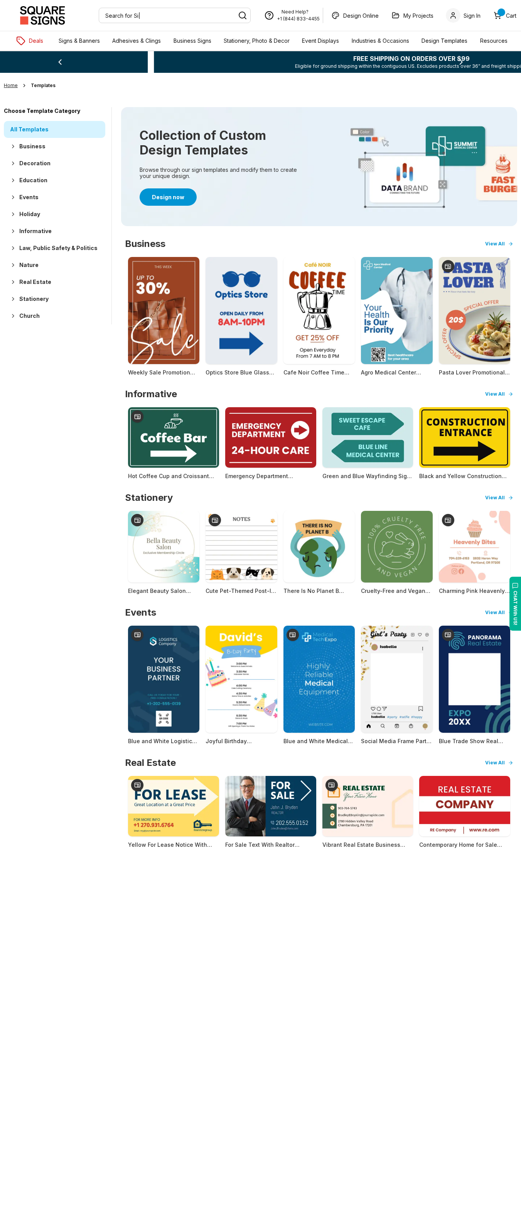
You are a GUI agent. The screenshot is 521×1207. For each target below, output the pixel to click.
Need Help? (295, 12)
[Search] (242, 15)
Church (29, 315)
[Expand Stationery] (11, 298)
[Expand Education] (11, 180)
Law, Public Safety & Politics (58, 248)
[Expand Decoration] (11, 163)
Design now (168, 197)
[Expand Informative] (11, 231)
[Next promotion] (461, 62)
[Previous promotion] (59, 62)
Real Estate (35, 282)
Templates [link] (43, 85)
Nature (29, 265)
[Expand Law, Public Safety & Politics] (11, 248)
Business (32, 146)
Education (33, 180)
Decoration (35, 163)
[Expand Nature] (11, 265)
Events (29, 197)
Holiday (29, 214)
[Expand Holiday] (11, 214)
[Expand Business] (11, 146)
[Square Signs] (42, 15)
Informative (35, 231)
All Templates (29, 129)
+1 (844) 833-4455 (298, 19)
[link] (163, 316)
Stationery (34, 298)
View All (495, 244)
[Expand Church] (11, 315)
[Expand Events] (11, 197)
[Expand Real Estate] (11, 282)
